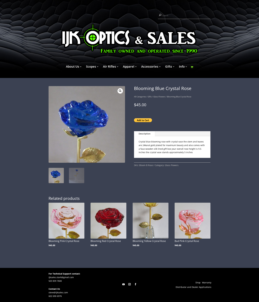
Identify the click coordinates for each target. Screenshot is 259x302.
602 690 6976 (55, 296)
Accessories (149, 67)
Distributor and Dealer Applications (193, 287)
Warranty (206, 283)
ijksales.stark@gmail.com (61, 277)
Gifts (168, 67)
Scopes (91, 67)
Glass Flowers (159, 96)
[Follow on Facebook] (135, 284)
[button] (120, 91)
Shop (198, 283)
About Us (72, 67)
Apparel (128, 67)
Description (144, 133)
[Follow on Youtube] (123, 284)
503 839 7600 (55, 280)
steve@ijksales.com (58, 292)
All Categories (140, 96)
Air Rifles (109, 67)
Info (182, 67)
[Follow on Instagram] (129, 284)
